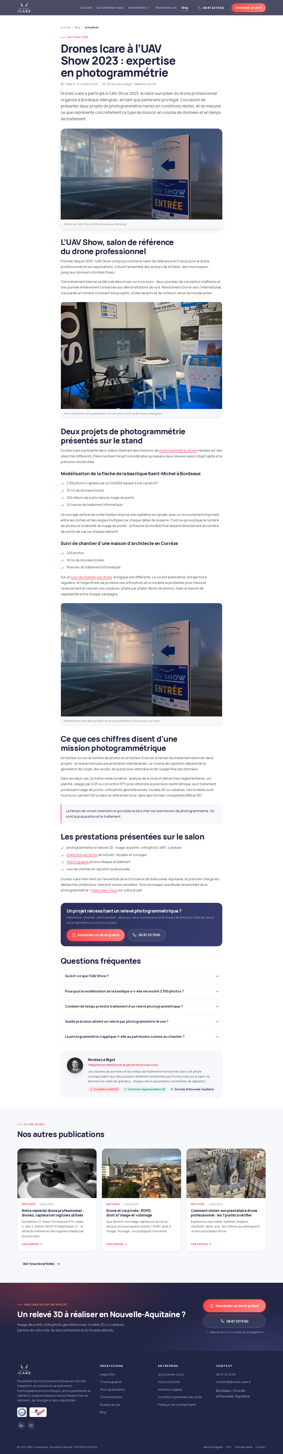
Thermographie (111, 1382)
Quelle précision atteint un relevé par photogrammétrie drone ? (116, 1021)
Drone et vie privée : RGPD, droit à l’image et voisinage (129, 1213)
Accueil (86, 8)
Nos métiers (137, 8)
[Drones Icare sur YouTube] (31, 1425)
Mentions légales (170, 1389)
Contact (261, 1447)
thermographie (78, 862)
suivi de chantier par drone (91, 577)
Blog (185, 8)
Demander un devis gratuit (98, 935)
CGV (228, 1447)
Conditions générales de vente (180, 1397)
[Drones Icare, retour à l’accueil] (24, 7)
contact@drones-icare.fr (233, 1382)
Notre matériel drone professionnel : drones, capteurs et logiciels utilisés (53, 1213)
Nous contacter (169, 1382)
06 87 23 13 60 (149, 935)
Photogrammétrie (112, 1389)
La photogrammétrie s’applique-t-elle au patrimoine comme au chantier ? (125, 1036)
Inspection (107, 1374)
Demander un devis (248, 8)
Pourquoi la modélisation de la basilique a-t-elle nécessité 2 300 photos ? (124, 991)
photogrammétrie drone (178, 450)
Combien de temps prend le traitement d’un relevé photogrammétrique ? (124, 1006)
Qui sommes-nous (110, 8)
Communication (111, 1397)
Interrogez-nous (104, 890)
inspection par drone (82, 855)
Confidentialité (244, 1447)
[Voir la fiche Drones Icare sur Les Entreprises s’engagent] (38, 1412)
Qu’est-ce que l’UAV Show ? (87, 976)
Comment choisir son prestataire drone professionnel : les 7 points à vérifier (224, 1213)
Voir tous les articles (39, 1263)
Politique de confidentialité (177, 1405)
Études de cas (166, 8)
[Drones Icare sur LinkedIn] (21, 1425)
